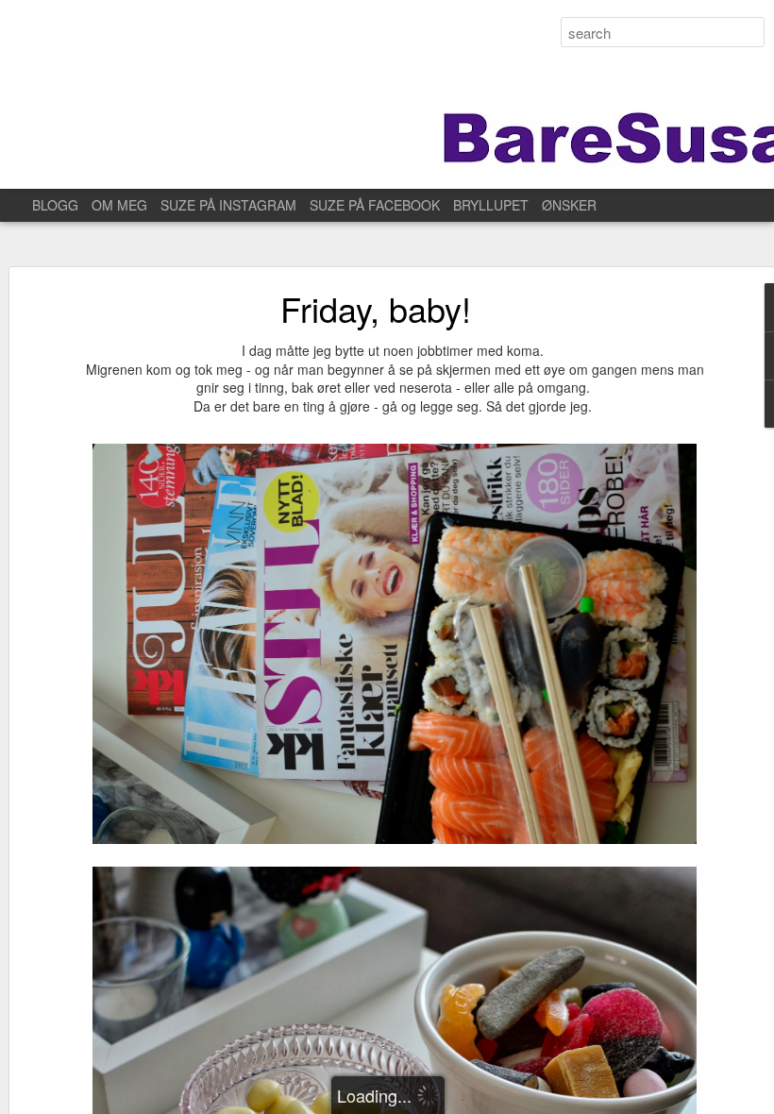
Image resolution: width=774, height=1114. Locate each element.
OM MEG (119, 204)
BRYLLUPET (491, 204)
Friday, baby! (375, 308)
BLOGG (55, 204)
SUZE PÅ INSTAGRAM (228, 204)
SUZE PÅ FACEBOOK (375, 204)
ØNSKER (569, 204)
